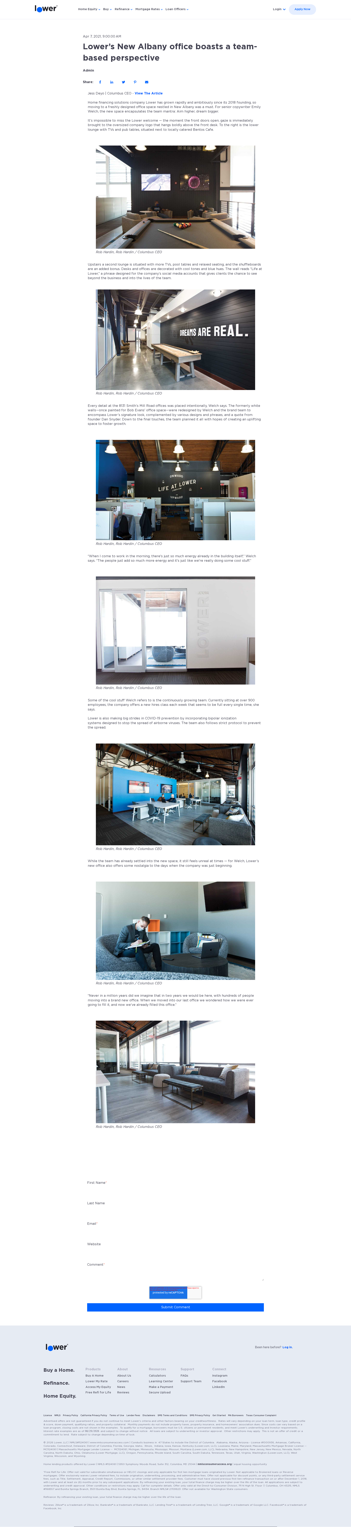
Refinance (122, 9)
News (121, 1387)
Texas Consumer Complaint (261, 1415)
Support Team (191, 1381)
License (47, 1415)
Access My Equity (98, 1387)
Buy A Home (95, 1375)
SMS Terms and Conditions (172, 1415)
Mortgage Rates (147, 9)
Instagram (220, 1375)
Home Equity (87, 9)
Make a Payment (161, 1387)
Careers (123, 1381)
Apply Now (302, 9)
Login (277, 9)
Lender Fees (133, 1415)
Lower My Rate (97, 1381)
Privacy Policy (70, 1415)
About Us (124, 1375)
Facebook (219, 1381)
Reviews (123, 1392)
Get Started (219, 1415)
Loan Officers (175, 9)
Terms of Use (116, 1415)
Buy (106, 9)
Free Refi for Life (98, 1392)
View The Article (149, 93)
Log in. (288, 1347)
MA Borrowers (236, 1415)
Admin (88, 70)
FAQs (184, 1375)
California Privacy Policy (93, 1415)
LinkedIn (218, 1387)
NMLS (57, 1415)
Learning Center (161, 1381)
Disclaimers (149, 1415)
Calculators (157, 1375)
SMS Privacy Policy (200, 1415)
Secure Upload (160, 1392)
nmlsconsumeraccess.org (215, 1464)
